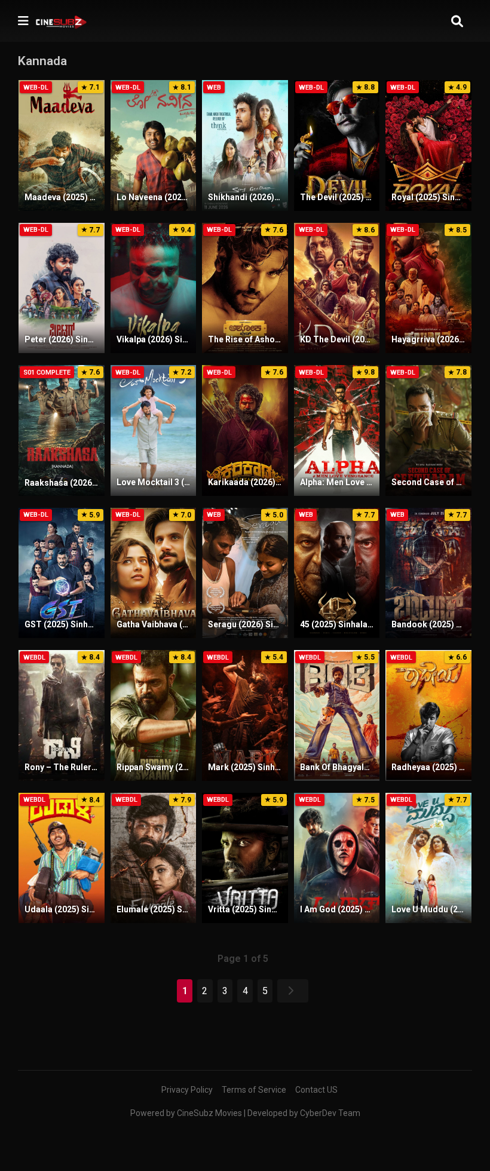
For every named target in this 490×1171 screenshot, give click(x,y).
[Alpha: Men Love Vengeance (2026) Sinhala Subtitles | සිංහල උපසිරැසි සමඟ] (337, 430)
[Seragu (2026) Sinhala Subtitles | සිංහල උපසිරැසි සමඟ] (245, 573)
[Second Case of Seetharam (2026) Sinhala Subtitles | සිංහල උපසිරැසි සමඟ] (428, 430)
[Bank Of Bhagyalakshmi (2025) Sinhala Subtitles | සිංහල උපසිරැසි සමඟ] (337, 715)
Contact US (316, 1090)
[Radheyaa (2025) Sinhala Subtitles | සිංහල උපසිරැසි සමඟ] (428, 715)
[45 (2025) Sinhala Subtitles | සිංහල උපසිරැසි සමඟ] (337, 573)
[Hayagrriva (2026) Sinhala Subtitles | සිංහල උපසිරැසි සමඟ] (428, 288)
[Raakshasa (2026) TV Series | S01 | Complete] (62, 430)
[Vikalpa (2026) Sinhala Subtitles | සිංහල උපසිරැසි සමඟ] (154, 288)
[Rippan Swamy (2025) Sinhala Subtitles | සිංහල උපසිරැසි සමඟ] (154, 715)
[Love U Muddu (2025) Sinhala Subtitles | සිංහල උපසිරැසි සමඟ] (428, 858)
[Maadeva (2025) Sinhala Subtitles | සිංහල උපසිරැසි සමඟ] (62, 145)
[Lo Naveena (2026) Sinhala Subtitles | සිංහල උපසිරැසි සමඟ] (154, 145)
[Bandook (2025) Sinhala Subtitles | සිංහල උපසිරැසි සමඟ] (428, 573)
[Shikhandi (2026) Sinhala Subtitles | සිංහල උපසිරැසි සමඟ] (245, 145)
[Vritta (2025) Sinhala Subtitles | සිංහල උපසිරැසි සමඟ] (245, 858)
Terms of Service (254, 1090)
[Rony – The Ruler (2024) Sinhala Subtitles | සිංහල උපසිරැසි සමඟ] (62, 715)
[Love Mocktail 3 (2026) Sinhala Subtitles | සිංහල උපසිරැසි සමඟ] (154, 430)
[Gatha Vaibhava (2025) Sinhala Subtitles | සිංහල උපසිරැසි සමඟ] (154, 573)
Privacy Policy (187, 1090)
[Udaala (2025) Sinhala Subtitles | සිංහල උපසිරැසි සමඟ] (62, 858)
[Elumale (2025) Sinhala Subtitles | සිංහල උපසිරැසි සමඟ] (154, 858)
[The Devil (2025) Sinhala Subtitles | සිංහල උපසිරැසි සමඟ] (337, 145)
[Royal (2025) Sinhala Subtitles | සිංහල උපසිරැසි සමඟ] (428, 145)
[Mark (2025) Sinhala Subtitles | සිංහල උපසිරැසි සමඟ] (245, 715)
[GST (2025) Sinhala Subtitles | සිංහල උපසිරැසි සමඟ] (62, 573)
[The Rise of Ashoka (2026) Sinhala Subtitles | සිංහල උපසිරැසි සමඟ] (245, 288)
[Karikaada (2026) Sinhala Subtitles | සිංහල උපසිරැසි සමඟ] (245, 430)
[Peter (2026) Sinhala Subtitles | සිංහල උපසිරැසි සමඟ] (62, 288)
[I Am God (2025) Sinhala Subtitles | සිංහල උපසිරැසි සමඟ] (337, 858)
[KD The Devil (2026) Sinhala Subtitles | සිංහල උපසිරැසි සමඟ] (337, 288)
